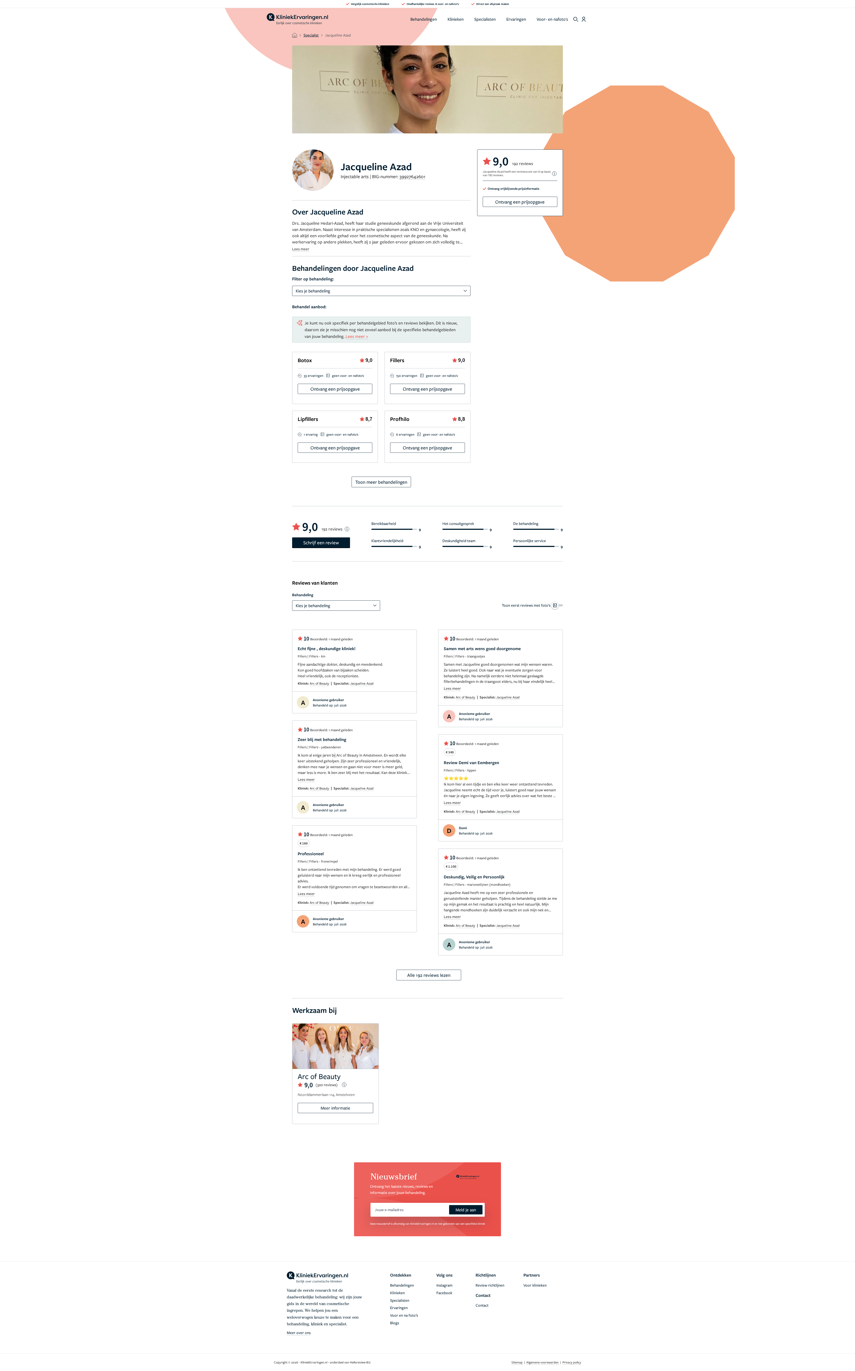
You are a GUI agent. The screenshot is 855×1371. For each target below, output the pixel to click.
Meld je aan (466, 1209)
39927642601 (412, 176)
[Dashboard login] (584, 19)
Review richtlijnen (490, 1285)
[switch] (532, 605)
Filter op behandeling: (313, 279)
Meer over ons (299, 1332)
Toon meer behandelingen (381, 482)
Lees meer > (357, 336)
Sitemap (517, 1362)
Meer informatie (335, 1108)
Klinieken (456, 19)
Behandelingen (423, 19)
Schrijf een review (321, 542)
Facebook (444, 1292)
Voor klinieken (535, 1285)
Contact (482, 1305)
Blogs (394, 1322)
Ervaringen (516, 19)
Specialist (311, 35)
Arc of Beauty (319, 683)
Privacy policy (571, 1362)
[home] (297, 19)
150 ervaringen (406, 375)
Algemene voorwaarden (542, 1362)
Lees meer (300, 248)
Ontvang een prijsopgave (520, 202)
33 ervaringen (313, 375)
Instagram (444, 1285)
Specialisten (485, 19)
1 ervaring (311, 434)
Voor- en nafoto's (552, 19)
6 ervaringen (405, 434)
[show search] (575, 19)
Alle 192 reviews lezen (428, 975)
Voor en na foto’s (404, 1315)
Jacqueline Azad (361, 683)
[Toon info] (554, 173)
